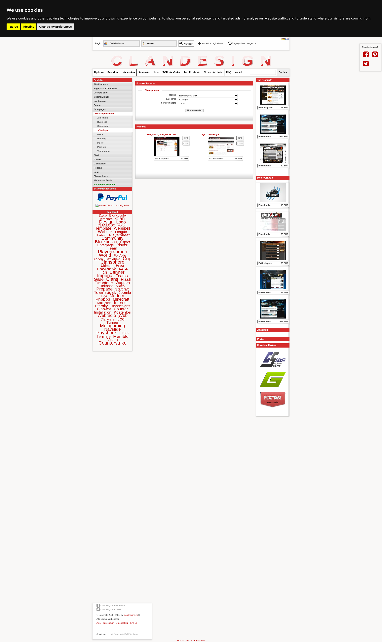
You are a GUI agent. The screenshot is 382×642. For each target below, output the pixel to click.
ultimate (107, 266)
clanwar (104, 309)
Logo (96, 172)
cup (127, 258)
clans (112, 279)
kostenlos (122, 312)
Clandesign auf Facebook (112, 605)
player (122, 245)
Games (97, 159)
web (102, 231)
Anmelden (188, 44)
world (105, 255)
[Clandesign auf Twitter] (366, 65)
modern (117, 295)
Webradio (106, 315)
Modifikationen (101, 97)
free (120, 265)
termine (103, 336)
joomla (125, 292)
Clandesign (103, 126)
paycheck (106, 332)
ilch (103, 272)
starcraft (122, 289)
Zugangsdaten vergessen (244, 43)
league (121, 232)
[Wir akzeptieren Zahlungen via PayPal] (112, 200)
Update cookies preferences (191, 640)
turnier (112, 322)
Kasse (185, 144)
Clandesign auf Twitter (111, 609)
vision (112, 339)
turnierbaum (104, 283)
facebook (106, 269)
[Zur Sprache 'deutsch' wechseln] (283, 39)
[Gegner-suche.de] (273, 368)
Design (106, 221)
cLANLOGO (106, 225)
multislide (104, 303)
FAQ (228, 72)
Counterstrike (112, 343)
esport (125, 242)
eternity (101, 306)
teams (122, 276)
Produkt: (172, 95)
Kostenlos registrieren (212, 43)
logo (121, 222)
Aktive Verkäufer (213, 72)
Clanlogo (103, 130)
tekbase (107, 286)
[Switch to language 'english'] (286, 39)
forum (122, 225)
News (156, 72)
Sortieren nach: (168, 103)
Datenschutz (122, 623)
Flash (96, 155)
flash (126, 279)
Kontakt (239, 72)
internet (121, 302)
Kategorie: (171, 99)
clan (120, 218)
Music (100, 143)
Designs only (100, 92)
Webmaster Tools (103, 180)
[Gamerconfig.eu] (273, 388)
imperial (105, 275)
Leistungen (100, 101)
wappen (123, 283)
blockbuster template (113, 217)
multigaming (112, 325)
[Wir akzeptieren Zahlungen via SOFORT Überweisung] (113, 205)
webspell (122, 228)
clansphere (112, 262)
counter (121, 309)
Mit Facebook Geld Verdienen (125, 634)
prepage (104, 289)
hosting (101, 235)
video (120, 286)
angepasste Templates (105, 88)
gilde (99, 279)
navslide (112, 329)
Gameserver (100, 163)
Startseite (143, 72)
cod (121, 319)
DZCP (100, 134)
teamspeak (105, 292)
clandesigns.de (131, 615)
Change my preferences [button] (55, 26)
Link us (133, 623)
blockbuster (106, 241)
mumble (121, 336)
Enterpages (100, 109)
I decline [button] (28, 26)
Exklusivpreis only (104, 113)
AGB (98, 623)
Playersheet (119, 235)
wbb (123, 315)
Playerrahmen (101, 176)
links (124, 333)
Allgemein (102, 118)
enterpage (105, 245)
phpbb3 (103, 299)
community (112, 238)
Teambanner (103, 151)
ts (110, 232)
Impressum (108, 623)
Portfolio (101, 147)
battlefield (112, 259)
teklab (123, 269)
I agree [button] (13, 26)
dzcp (103, 215)
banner (117, 272)
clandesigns (120, 306)
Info (186, 138)
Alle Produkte (101, 84)
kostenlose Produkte (104, 184)
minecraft (121, 299)
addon (98, 259)
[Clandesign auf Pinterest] (375, 56)
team (112, 248)
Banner (97, 105)
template (103, 228)
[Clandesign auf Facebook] (366, 56)
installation (102, 312)
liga (104, 296)
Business (102, 122)
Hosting (101, 138)
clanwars (107, 319)
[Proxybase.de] (273, 409)
